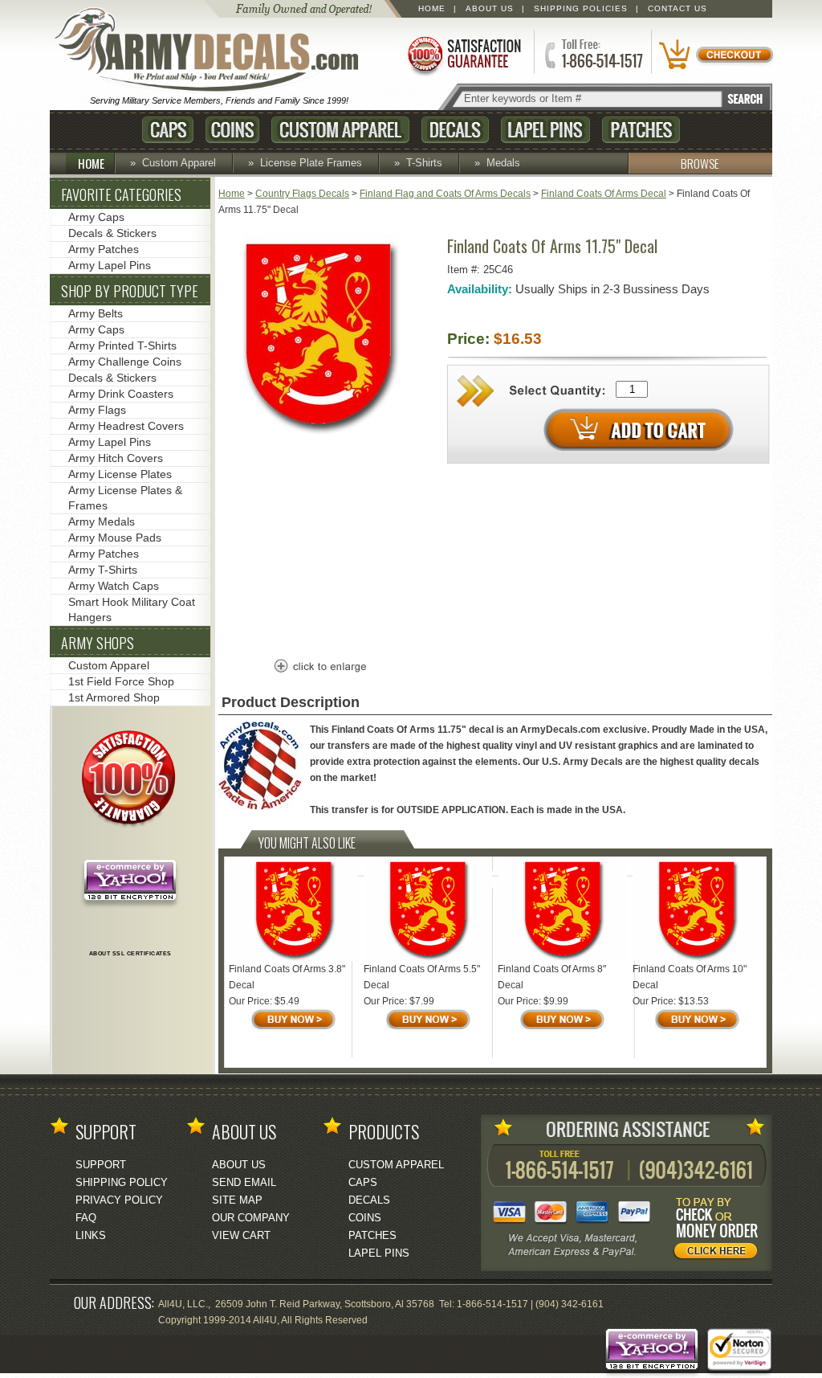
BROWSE (700, 163)
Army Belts (95, 313)
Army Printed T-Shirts (122, 345)
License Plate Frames (311, 163)
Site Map (237, 1200)
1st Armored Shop (114, 697)
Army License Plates (120, 474)
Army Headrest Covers (126, 425)
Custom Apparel (340, 130)
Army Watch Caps (113, 585)
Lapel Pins (545, 130)
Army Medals (101, 521)
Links (90, 1235)
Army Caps (96, 217)
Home (432, 8)
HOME (91, 163)
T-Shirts (424, 163)
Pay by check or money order (720, 1231)
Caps (167, 130)
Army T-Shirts (102, 569)
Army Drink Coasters (120, 393)
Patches (641, 130)
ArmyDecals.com (213, 50)
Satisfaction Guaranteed (463, 54)
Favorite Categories (121, 194)
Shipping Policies (581, 8)
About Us (490, 8)
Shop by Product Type (129, 290)
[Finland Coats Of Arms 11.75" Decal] (318, 431)
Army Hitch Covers (115, 458)
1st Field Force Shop (121, 681)
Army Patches (103, 249)
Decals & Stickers (112, 233)
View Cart (241, 1235)
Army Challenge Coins (124, 361)
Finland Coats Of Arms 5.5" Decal (422, 977)
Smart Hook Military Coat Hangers (131, 609)
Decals (455, 130)
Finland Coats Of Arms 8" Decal (552, 977)
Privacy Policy (119, 1200)
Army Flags (97, 409)
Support (100, 1165)
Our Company (251, 1218)
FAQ (85, 1218)
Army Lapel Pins (109, 265)
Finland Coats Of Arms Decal (603, 193)
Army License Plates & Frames (125, 498)
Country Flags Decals (302, 193)
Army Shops (97, 642)
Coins (232, 130)
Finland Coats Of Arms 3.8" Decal (287, 977)
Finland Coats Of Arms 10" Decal (690, 977)
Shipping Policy (121, 1182)
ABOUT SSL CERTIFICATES (130, 953)
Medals (503, 163)
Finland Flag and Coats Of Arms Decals (445, 193)
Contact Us (677, 8)
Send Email (244, 1182)
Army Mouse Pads (114, 537)
